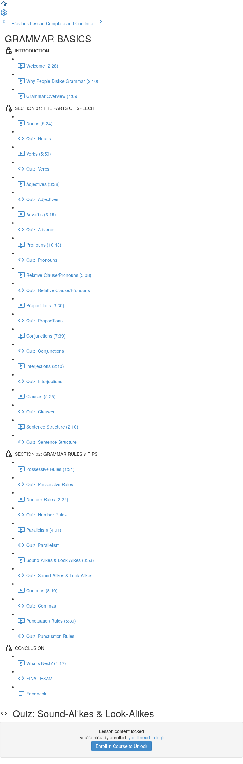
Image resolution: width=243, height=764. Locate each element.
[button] (4, 6)
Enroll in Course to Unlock (121, 746)
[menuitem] (4, 14)
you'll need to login (147, 737)
